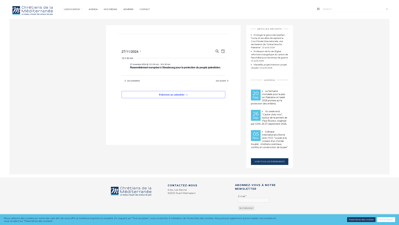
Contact (145, 9)
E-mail (242, 196)
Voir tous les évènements (270, 161)
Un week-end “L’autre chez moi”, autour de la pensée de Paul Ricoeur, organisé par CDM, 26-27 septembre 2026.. (269, 117)
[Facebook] (318, 9)
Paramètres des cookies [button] (361, 219)
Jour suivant (221, 80)
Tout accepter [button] (386, 219)
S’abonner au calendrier (171, 94)
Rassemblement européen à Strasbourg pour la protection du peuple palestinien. (175, 67)
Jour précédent (133, 80)
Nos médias (110, 9)
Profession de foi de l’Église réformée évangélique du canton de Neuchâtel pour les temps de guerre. (269, 54)
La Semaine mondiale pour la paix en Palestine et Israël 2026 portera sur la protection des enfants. (268, 97)
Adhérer (128, 9)
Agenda (93, 9)
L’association (72, 9)
